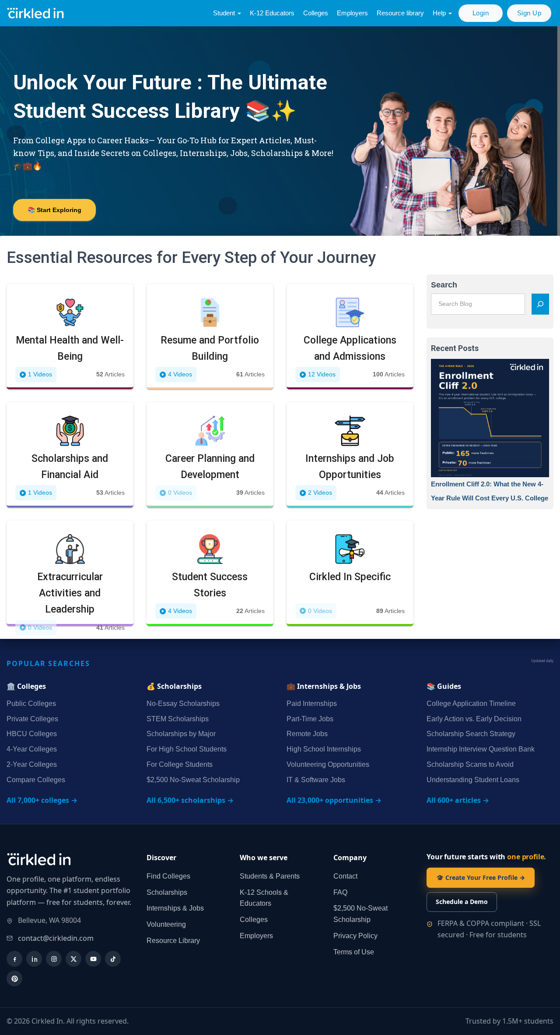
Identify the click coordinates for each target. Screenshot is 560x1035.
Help (440, 13)
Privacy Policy (355, 935)
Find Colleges (168, 876)
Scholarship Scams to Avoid (470, 764)
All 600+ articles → (458, 800)
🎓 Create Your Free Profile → (480, 877)
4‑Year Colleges (32, 749)
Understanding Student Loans (473, 779)
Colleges (315, 13)
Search (444, 284)
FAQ (340, 892)
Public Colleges (31, 703)
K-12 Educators (272, 13)
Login (480, 13)
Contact (345, 876)
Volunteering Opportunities (328, 764)
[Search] (540, 304)
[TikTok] (113, 959)
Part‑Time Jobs (310, 719)
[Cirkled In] (37, 13)
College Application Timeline (471, 703)
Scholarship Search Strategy (471, 733)
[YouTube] (93, 959)
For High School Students (187, 749)
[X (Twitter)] (73, 959)
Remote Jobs (307, 733)
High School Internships (324, 749)
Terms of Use (353, 952)
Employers (352, 13)
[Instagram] (54, 959)
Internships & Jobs (175, 908)
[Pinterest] (14, 978)
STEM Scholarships (178, 719)
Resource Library (173, 940)
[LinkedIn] (34, 959)
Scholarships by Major (181, 733)
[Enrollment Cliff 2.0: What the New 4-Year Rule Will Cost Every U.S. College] (490, 418)
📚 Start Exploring (54, 209)
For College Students (180, 764)
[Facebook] (14, 959)
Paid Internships (312, 703)
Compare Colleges (36, 779)
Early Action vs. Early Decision (474, 719)
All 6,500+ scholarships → (190, 800)
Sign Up (529, 13)
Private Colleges (32, 719)
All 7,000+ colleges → (42, 800)
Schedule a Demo (462, 901)
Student (225, 13)
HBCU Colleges (32, 733)
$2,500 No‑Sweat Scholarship (193, 779)
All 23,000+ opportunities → (334, 800)
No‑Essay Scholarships (183, 703)
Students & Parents (270, 876)
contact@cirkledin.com (56, 938)
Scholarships (167, 892)
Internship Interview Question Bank (481, 749)
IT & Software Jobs (316, 779)
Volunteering (166, 924)
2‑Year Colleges (32, 764)
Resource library (400, 13)
